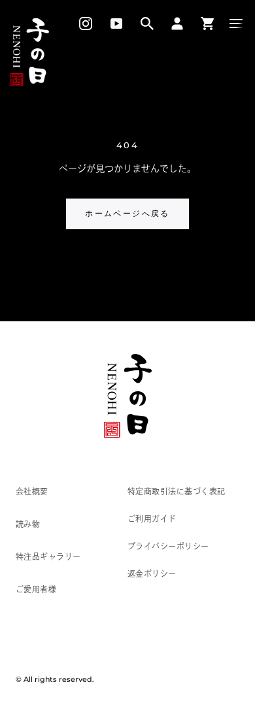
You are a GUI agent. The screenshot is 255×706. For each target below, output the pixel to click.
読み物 (28, 524)
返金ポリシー (152, 573)
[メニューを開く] (236, 23)
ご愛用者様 (36, 589)
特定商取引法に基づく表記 (177, 491)
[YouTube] (116, 23)
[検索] (147, 23)
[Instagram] (81, 23)
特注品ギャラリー (48, 556)
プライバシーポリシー (168, 546)
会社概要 (32, 491)
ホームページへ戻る (127, 213)
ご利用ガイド (152, 518)
